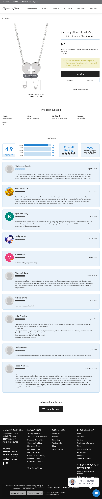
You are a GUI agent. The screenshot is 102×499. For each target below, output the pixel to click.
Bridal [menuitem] (79, 433)
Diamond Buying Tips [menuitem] (35, 440)
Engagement (32, 8)
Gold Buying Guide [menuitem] (34, 468)
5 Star (21, 145)
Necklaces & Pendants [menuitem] (85, 443)
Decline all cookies (17, 493)
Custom (56, 8)
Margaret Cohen (22, 273)
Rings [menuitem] (79, 446)
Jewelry (45, 8)
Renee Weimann (21, 365)
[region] (30, 51)
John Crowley (21, 316)
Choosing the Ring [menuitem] (34, 443)
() (53, 145)
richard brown (21, 297)
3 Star (21, 150)
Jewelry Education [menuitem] (34, 433)
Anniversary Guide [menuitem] (34, 465)
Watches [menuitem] (80, 455)
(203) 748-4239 (36, 96)
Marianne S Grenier (23, 166)
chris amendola (21, 188)
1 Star (21, 155)
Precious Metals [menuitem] (33, 452)
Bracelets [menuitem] (80, 436)
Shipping (70, 80)
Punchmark (55, 495)
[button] (5, 2)
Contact (93, 8)
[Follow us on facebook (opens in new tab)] (3, 463)
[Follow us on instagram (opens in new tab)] (7, 463)
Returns (90, 80)
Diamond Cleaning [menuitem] (34, 458)
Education (68, 8)
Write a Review (50, 409)
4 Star (21, 148)
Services (55, 436)
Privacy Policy (35, 486)
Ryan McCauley (21, 213)
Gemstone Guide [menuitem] (33, 449)
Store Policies (57, 449)
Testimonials (57, 443)
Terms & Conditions (53, 487)
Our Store (81, 8)
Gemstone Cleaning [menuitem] (35, 461)
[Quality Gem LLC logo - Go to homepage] (11, 9)
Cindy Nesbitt (21, 347)
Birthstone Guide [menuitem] (33, 446)
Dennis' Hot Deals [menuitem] (84, 458)
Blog (54, 446)
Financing (56, 440)
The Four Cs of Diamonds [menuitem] (37, 436)
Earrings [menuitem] (80, 440)
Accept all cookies (35, 493)
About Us (56, 433)
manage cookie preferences (24, 488)
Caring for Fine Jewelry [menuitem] (36, 455)
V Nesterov (20, 254)
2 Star (21, 153)
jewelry (6, 18)
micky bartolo (21, 236)
